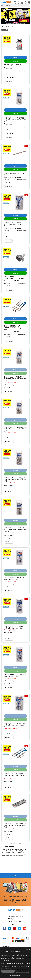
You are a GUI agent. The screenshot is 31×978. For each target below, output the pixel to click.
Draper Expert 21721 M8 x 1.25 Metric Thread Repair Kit (15, 675)
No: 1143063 (7, 683)
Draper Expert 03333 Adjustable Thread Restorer (14, 277)
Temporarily (10, 382)
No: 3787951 (7, 285)
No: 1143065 (7, 233)
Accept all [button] (8, 971)
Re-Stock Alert (9, 391)
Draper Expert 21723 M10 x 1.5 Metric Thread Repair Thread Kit (15, 725)
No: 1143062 (7, 635)
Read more (11, 968)
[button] (15, 975)
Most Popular (6, 946)
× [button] (29, 949)
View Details (8, 81)
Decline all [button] (22, 971)
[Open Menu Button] (29, 2)
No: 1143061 (7, 586)
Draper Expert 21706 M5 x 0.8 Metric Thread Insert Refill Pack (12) (15, 119)
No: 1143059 (7, 487)
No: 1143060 (7, 538)
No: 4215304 (7, 336)
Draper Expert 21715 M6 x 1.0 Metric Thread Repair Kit (14, 627)
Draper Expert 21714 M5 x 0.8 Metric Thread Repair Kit (14, 578)
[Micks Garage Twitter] (20, 929)
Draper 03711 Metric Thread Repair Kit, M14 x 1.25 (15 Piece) (14, 327)
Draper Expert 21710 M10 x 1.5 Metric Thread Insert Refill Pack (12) (15, 479)
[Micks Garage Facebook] (5, 929)
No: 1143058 (7, 437)
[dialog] (15, 962)
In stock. (7, 71)
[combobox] (27, 949)
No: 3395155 (7, 834)
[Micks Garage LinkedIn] (10, 929)
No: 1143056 (7, 129)
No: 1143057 (7, 387)
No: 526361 (7, 182)
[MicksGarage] (6, 2)
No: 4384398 (7, 73)
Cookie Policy (12, 965)
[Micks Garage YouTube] (25, 929)
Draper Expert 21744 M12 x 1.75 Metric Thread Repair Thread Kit (14, 224)
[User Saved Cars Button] (18, 2)
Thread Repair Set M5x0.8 (13, 65)
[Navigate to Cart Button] (25, 2)
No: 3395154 (7, 784)
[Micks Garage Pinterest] (15, 929)
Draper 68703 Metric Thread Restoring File (14, 174)
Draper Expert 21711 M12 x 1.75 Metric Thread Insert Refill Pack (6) (15, 529)
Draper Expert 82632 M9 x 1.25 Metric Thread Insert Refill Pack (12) (15, 825)
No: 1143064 (7, 733)
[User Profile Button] (22, 2)
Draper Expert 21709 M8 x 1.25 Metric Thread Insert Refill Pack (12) (15, 429)
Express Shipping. (22, 71)
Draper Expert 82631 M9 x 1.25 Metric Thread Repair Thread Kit (15, 775)
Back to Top (15, 875)
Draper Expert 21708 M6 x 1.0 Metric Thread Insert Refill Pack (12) (15, 378)
